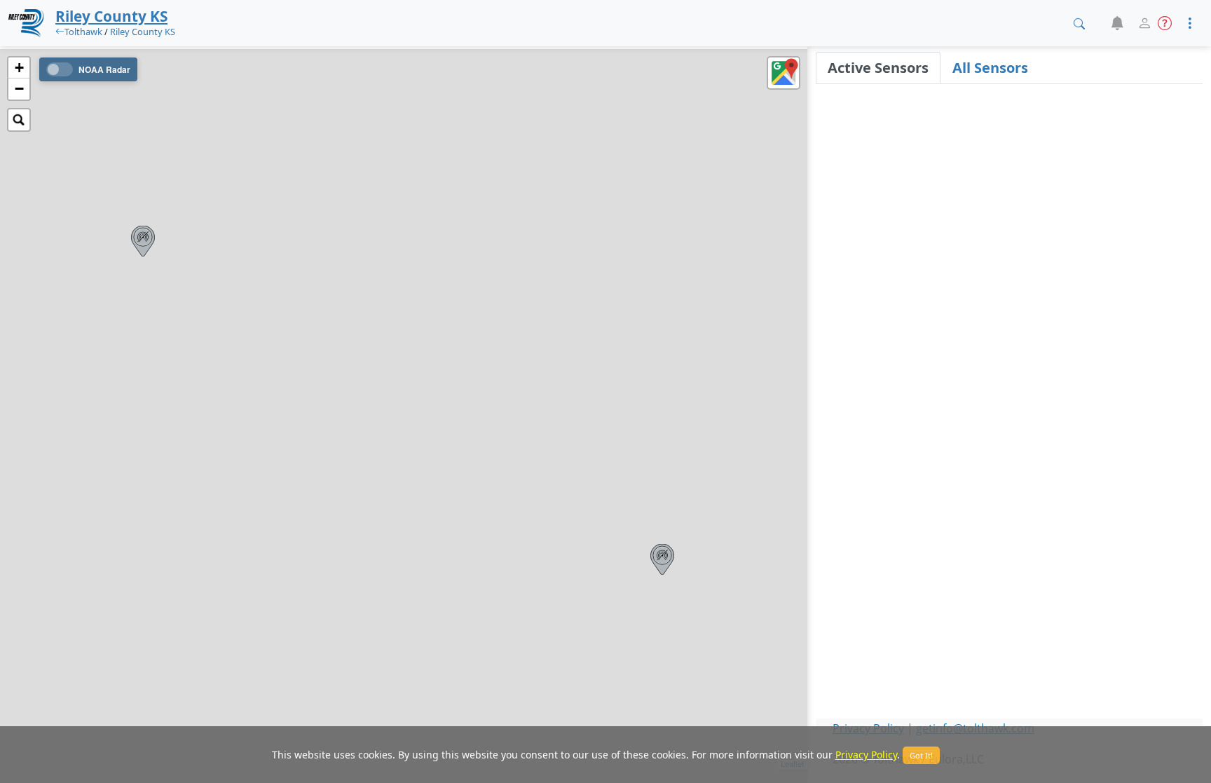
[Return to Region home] (26, 23)
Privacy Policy (866, 754)
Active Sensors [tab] (878, 67)
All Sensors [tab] (990, 67)
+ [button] (19, 67)
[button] (1117, 23)
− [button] (19, 88)
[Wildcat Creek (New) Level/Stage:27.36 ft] (662, 559)
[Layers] (783, 72)
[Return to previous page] (59, 31)
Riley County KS (142, 31)
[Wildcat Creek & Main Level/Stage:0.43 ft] (143, 241)
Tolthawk (83, 31)
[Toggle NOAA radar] (59, 69)
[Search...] (18, 119)
